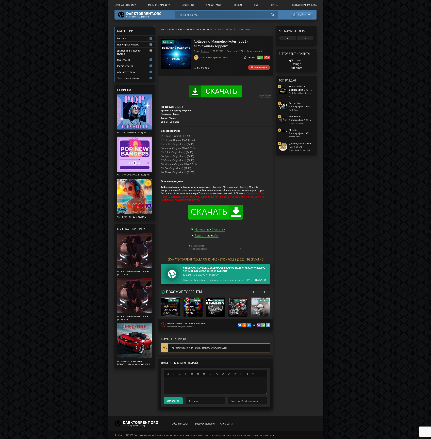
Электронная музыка (210, 57)
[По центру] (198, 373)
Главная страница (125, 4)
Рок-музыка (123, 59)
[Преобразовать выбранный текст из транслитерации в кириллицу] (247, 373)
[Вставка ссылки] (217, 373)
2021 (178, 106)
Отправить (173, 400)
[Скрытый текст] (235, 373)
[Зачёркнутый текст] (185, 373)
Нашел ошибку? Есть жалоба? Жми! (186, 323)
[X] (254, 325)
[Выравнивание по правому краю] (204, 373)
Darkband (205, 51)
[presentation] (253, 292)
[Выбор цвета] (228, 373)
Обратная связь (180, 423)
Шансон (275, 4)
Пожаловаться (259, 67)
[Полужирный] (168, 373)
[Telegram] (268, 325)
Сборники (188, 4)
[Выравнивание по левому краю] (192, 373)
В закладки (203, 67)
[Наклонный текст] (173, 373)
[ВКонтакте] (240, 325)
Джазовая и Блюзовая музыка (129, 52)
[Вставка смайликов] (210, 373)
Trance (225, 57)
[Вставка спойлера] (253, 373)
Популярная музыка (304, 4)
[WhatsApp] (263, 325)
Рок (256, 4)
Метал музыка (125, 66)
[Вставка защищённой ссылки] (223, 373)
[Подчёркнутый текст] (179, 373)
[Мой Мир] (249, 325)
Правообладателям (204, 423)
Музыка (121, 38)
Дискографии (214, 4)
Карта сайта (226, 423)
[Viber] (259, 325)
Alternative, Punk (126, 72)
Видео (238, 4)
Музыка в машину (159, 4)
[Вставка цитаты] (241, 373)
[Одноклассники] (244, 325)
